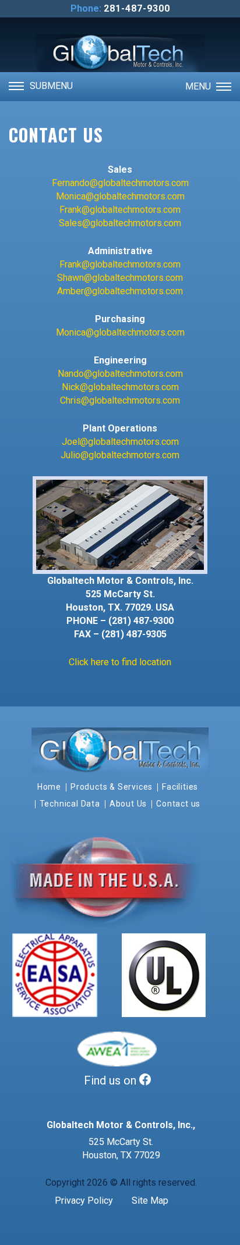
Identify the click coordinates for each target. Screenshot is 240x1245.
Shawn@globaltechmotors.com (120, 277)
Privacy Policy (84, 1200)
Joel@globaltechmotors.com (120, 441)
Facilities (180, 786)
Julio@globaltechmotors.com (120, 455)
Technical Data (70, 803)
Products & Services (111, 786)
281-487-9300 (137, 8)
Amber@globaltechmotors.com (120, 291)
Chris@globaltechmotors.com (120, 400)
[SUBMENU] (16, 85)
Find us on (111, 1080)
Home (49, 786)
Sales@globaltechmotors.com (120, 223)
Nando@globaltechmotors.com (120, 373)
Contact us (178, 803)
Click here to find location (120, 662)
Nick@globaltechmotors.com (120, 387)
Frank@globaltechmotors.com (120, 209)
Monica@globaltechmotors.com (120, 196)
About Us (128, 803)
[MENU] (223, 86)
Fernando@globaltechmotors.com (120, 182)
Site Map (150, 1200)
